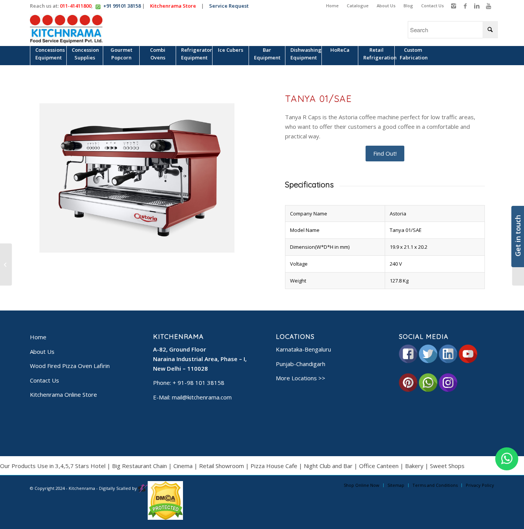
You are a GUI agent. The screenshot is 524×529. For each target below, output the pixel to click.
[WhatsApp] (506, 458)
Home (332, 5)
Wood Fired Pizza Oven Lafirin (70, 366)
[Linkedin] (476, 6)
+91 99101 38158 (122, 5)
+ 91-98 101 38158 (198, 382)
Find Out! (385, 153)
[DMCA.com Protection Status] (165, 518)
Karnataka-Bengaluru (303, 349)
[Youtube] (488, 6)
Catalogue (358, 5)
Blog (408, 5)
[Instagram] (453, 6)
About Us (386, 5)
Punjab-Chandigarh (300, 364)
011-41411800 (75, 5)
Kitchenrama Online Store (63, 394)
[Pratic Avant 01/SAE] (6, 264)
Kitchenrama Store (175, 5)
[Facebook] (465, 6)
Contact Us (432, 5)
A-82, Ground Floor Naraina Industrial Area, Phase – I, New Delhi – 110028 (200, 358)
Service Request (230, 5)
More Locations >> (300, 378)
